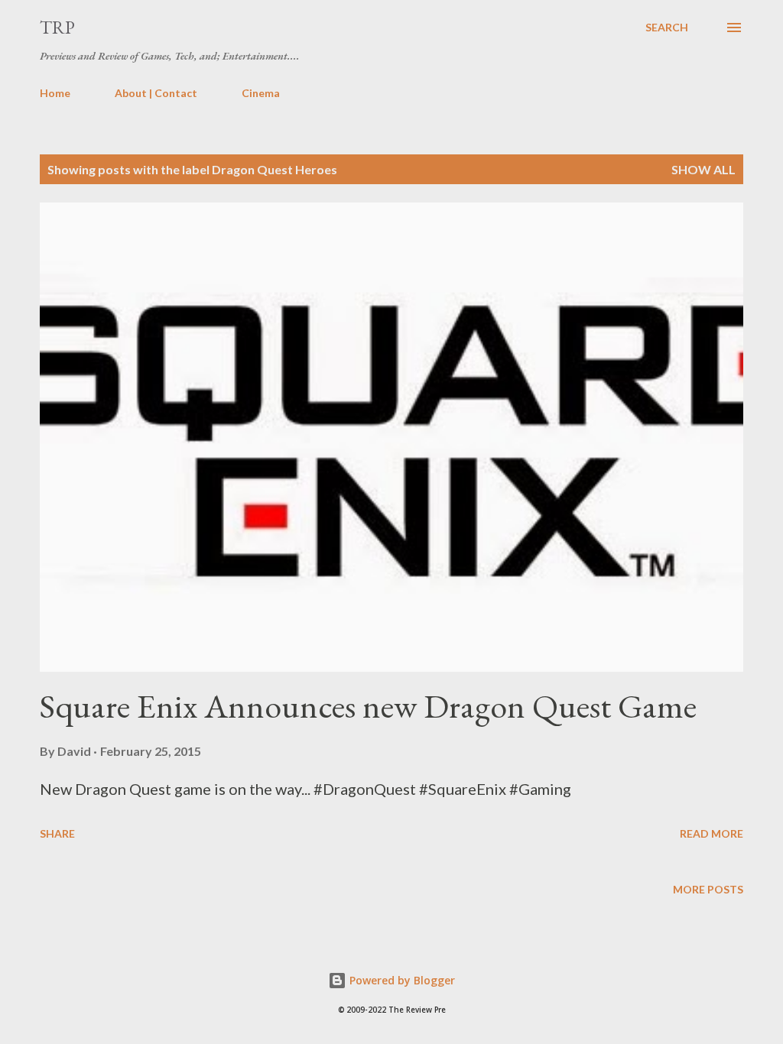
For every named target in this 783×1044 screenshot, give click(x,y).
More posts (708, 889)
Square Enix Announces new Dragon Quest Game (368, 706)
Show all (703, 169)
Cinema (261, 92)
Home (55, 92)
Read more (711, 833)
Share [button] (57, 833)
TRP (57, 27)
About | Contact (156, 92)
